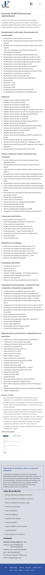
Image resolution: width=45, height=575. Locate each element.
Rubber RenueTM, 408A (11, 372)
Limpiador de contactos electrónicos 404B (17, 342)
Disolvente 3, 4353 (9, 85)
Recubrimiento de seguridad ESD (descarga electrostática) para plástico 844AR (22, 194)
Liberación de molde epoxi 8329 (13, 328)
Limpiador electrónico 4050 (12, 365)
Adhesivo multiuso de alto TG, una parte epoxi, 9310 (20, 139)
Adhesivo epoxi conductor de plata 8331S (16, 107)
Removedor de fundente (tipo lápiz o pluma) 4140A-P (20, 253)
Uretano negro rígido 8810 (11, 324)
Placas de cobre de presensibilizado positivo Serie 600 (20, 280)
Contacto (7, 538)
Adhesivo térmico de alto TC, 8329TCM (15, 116)
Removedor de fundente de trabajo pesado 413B (19, 246)
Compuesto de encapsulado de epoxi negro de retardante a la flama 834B (23, 311)
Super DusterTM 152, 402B (12, 353)
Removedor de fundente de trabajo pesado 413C (19, 248)
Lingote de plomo (10, 530)
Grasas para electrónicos (11, 216)
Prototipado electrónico (10, 263)
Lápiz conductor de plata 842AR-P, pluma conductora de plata (23, 186)
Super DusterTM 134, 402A (12, 351)
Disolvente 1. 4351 (9, 82)
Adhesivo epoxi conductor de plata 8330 (16, 100)
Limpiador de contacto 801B (12, 346)
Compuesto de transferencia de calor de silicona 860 (20, 233)
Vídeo (16, 570)
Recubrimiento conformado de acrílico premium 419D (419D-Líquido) (23, 47)
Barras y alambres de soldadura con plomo (19, 499)
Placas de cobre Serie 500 (11, 277)
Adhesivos (5, 97)
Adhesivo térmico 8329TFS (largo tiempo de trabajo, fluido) (22, 125)
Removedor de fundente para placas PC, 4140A (18, 255)
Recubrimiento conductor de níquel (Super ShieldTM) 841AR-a (23, 174)
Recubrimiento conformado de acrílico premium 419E (20, 55)
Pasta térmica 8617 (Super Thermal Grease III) (18, 231)
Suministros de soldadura (11, 243)
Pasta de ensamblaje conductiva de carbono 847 (19, 222)
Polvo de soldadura (11, 510)
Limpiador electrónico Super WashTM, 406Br (17, 360)
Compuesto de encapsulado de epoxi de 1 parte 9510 (20, 319)
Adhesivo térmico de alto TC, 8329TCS (15, 119)
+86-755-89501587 (16, 547)
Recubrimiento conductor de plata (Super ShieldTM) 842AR (22, 183)
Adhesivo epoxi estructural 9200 (13, 133)
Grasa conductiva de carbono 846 (14, 219)
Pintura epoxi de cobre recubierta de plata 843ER (19, 202)
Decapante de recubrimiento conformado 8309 (18, 89)
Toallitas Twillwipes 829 (11, 390)
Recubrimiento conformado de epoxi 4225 (17, 73)
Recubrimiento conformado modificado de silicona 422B (21, 57)
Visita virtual (28, 567)
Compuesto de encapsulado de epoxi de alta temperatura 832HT (21, 302)
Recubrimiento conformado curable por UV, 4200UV (20, 66)
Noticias (21, 570)
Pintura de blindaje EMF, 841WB (13, 204)
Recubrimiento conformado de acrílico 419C (17, 38)
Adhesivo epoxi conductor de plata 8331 (16, 105)
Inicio (5, 567)
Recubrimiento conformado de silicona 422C (17, 64)
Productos (21, 567)
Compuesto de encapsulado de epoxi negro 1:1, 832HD (21, 298)
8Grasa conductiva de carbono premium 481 (17, 226)
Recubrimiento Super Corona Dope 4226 (16, 76)
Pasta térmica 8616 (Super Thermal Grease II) (18, 229)
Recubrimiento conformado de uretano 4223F (18, 69)
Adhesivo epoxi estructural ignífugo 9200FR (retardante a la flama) (22, 136)
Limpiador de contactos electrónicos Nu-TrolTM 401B (20, 339)
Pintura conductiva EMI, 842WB (13, 206)
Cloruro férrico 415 (9, 268)
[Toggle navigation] (39, 4)
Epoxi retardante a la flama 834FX (14, 314)
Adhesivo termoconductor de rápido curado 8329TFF (20, 121)
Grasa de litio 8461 (9, 236)
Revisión (33, 570)
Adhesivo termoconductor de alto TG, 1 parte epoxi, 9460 (21, 142)
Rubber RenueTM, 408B (11, 374)
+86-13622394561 (20, 550)
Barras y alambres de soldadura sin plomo (18, 495)
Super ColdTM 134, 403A (11, 356)
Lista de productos (12, 491)
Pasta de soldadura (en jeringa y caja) (17, 503)
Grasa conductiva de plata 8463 (13, 224)
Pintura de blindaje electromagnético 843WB (17, 209)
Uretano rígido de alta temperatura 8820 (16, 326)
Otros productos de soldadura (15, 534)
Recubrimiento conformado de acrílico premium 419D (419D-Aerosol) (23, 42)
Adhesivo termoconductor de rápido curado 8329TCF (20, 114)
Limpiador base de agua (13, 518)
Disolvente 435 (8, 80)
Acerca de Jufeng (13, 567)
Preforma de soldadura (12, 507)
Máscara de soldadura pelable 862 (14, 258)
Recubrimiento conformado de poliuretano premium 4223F (22, 71)
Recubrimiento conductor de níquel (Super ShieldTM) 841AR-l (23, 176)
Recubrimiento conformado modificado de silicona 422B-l (21, 62)
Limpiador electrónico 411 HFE (13, 363)
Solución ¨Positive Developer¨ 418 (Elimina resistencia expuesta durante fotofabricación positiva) (20, 274)
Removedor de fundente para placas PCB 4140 (18, 251)
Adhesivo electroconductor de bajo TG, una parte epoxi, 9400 (23, 109)
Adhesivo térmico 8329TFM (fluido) (14, 123)
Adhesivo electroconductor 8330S (14, 102)
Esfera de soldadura (11, 514)
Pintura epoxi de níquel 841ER (13, 199)
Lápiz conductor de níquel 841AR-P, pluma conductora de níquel (21, 180)
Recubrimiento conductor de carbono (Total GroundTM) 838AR (21, 166)
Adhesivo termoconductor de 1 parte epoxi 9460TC (19, 128)
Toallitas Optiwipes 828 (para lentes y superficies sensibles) (22, 388)
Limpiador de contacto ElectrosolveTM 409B (17, 344)
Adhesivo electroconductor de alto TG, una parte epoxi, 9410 (22, 112)
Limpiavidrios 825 (9, 377)
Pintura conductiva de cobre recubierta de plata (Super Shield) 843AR (23, 189)
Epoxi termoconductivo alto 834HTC (15, 317)
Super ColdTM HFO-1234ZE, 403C (14, 358)
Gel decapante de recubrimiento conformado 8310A (20, 92)
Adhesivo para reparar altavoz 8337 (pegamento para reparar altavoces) (23, 145)
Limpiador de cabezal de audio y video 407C (17, 370)
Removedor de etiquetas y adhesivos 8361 (17, 381)
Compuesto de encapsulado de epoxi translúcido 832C (21, 293)
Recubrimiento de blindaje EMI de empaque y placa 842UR (22, 211)
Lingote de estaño (11, 522)
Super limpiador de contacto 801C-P (15, 349)
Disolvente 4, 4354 (9, 87)
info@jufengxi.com (14, 558)
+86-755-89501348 (16, 545)
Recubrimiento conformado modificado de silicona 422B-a (22, 59)
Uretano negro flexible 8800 (12, 321)
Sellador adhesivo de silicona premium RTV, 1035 (19, 149)
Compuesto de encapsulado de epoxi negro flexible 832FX (22, 296)
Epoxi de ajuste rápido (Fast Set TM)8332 (16, 130)
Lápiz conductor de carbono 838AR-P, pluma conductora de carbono (22, 171)
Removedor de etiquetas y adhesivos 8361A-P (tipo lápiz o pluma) (22, 385)
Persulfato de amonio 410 (11, 266)
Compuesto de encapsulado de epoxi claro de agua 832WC (22, 307)
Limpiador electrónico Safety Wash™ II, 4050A (18, 367)
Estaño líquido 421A (9, 271)
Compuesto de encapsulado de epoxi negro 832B (19, 291)
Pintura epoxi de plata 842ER (12, 197)
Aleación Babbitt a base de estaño (16, 526)
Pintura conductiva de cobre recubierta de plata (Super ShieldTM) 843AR (21, 161)
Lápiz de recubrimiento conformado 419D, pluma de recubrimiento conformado (20, 51)
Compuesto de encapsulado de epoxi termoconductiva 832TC (23, 305)
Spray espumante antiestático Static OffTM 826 (18, 379)
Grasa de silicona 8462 (10, 238)
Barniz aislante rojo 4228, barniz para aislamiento (19, 78)
